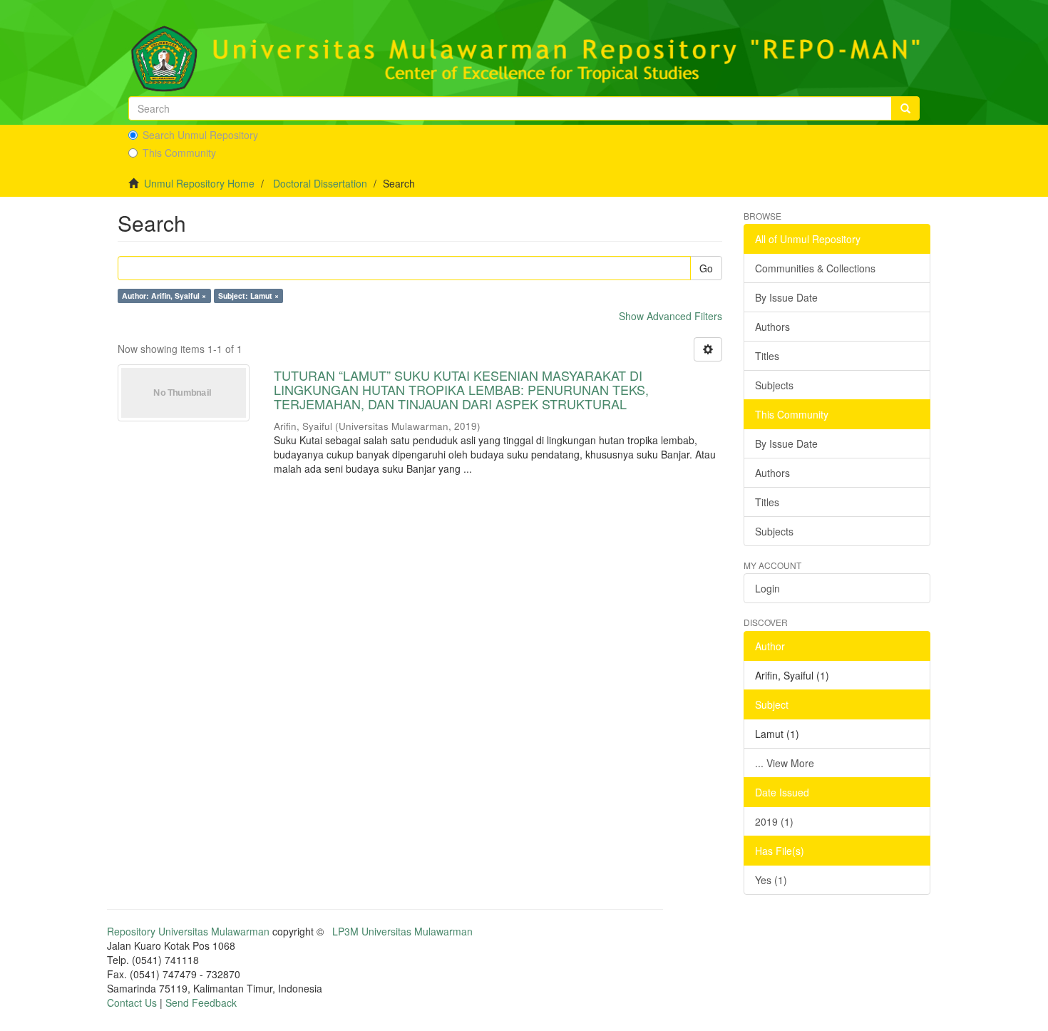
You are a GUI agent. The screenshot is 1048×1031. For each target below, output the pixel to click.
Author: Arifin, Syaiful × (164, 295)
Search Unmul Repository (200, 135)
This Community (179, 152)
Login (767, 588)
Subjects (774, 385)
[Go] (905, 108)
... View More (784, 763)
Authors (772, 326)
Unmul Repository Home (199, 183)
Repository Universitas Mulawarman (188, 931)
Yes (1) (771, 880)
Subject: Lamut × (248, 295)
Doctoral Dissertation (320, 183)
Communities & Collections (815, 268)
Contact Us (132, 1002)
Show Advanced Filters (670, 316)
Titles (767, 356)
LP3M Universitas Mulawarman (402, 931)
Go (706, 268)
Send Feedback (201, 1002)
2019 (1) (774, 821)
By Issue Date (786, 297)
